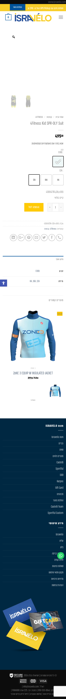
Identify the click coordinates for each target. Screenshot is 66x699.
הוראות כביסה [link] (57, 553)
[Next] (49, 411)
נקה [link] (62, 149)
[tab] (33, 259)
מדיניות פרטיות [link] (57, 579)
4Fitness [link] (39, 117)
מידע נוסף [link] (59, 259)
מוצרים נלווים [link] (58, 456)
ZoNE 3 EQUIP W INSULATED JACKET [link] (33, 373)
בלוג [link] (61, 547)
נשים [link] (61, 450)
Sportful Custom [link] (55, 513)
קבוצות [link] (49, 117)
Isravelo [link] (59, 534)
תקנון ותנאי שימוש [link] (56, 572)
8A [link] (31, 281)
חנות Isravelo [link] (57, 437)
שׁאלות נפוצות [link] (57, 566)
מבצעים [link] (60, 494)
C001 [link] (38, 271)
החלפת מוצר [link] (58, 500)
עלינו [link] (61, 541)
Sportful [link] (59, 469)
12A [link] (38, 281)
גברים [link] (61, 443)
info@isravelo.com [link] (31, 687)
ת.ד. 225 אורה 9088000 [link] (21, 690)
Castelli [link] (59, 462)
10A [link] (34, 281)
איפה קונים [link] (58, 560)
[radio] (58, 161)
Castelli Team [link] (57, 507)
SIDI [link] (61, 475)
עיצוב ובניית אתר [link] (49, 694)
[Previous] (61, 411)
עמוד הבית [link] (59, 117)
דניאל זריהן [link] (24, 694)
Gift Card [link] (59, 488)
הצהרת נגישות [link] (57, 585)
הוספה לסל (34, 207)
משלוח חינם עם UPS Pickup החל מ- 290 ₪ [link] (45, 8)
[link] (3, 283)
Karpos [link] (60, 481)
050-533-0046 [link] (44, 690)
